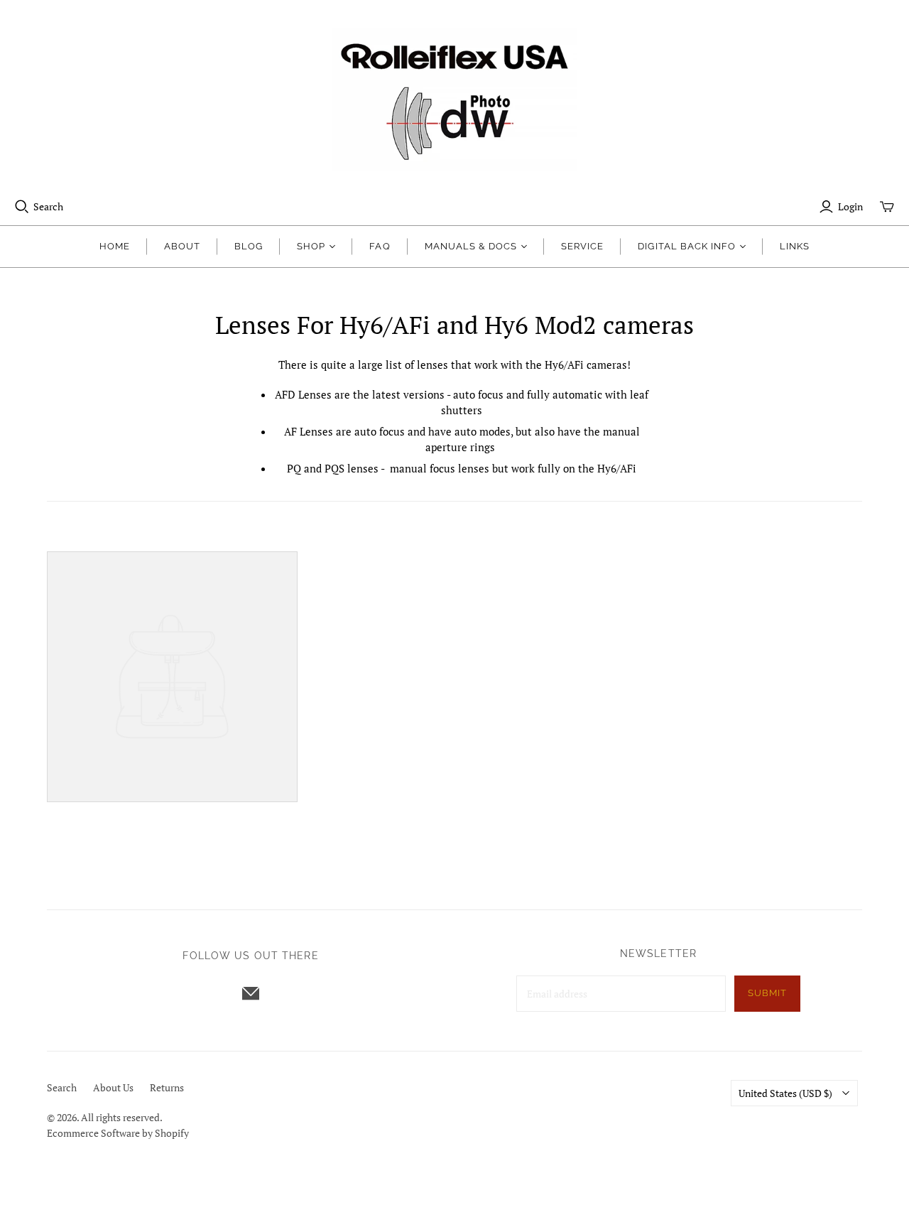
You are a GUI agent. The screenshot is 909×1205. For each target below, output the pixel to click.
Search (48, 206)
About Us (113, 1087)
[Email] (250, 993)
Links (795, 246)
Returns (167, 1087)
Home (114, 246)
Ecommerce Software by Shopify (118, 1133)
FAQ (379, 246)
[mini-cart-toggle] (887, 207)
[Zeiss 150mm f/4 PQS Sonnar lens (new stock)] (172, 676)
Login (850, 206)
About (182, 246)
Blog (248, 246)
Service (582, 246)
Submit (767, 993)
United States (785, 1093)
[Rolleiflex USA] (454, 99)
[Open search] (22, 207)
